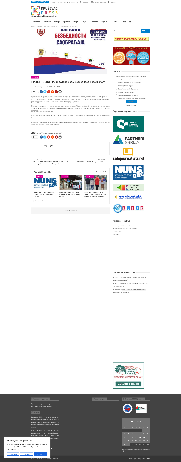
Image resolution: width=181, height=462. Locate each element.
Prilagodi (13, 454)
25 (128, 444)
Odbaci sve (26, 454)
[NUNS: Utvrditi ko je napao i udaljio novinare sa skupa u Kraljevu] (45, 182)
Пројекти (85, 2)
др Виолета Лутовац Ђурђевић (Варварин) (132, 98)
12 (132, 437)
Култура (57, 22)
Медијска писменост (100, 2)
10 (124, 437)
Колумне (114, 22)
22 (144, 441)
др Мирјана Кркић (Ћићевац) (128, 95)
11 (128, 437)
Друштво (36, 22)
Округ (83, 22)
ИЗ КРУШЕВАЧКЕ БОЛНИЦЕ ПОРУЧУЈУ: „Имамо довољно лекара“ (70, 194)
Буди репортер (74, 2)
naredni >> (116, 234)
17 (124, 441)
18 (128, 441)
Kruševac (38, 133)
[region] (27, 447)
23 (148, 441)
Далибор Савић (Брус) (125, 86)
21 (140, 441)
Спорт (75, 22)
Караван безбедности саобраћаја (52, 133)
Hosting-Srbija (146, 458)
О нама (53, 2)
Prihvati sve (40, 454)
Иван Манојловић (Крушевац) (128, 89)
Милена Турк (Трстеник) (126, 92)
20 (136, 441)
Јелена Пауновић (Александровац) (129, 82)
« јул (123, 451)
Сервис (104, 22)
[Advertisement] (131, 253)
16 (148, 437)
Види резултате (131, 105)
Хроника (66, 22)
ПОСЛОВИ (113, 2)
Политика (47, 22)
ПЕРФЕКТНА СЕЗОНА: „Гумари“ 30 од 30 (92, 162)
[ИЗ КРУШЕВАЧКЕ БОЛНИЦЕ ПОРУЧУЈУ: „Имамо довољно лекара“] (70, 182)
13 (136, 437)
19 (132, 441)
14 (140, 437)
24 (124, 444)
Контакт (63, 2)
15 (144, 437)
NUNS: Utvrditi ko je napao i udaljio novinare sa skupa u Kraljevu (44, 194)
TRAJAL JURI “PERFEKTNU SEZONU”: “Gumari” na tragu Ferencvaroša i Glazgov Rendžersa (50, 163)
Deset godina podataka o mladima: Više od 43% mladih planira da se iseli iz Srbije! (95, 194)
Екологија (94, 22)
